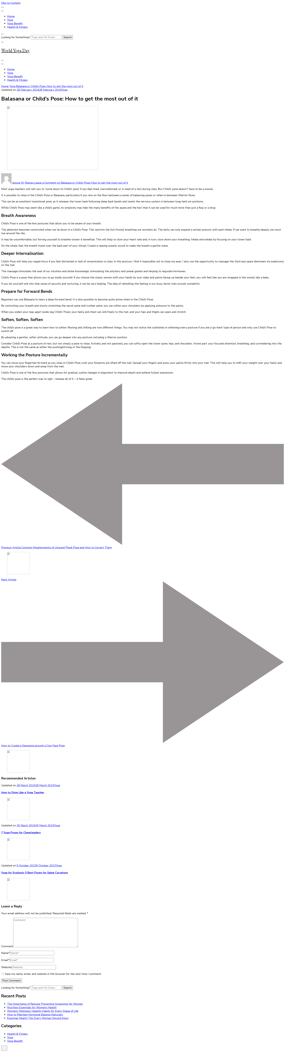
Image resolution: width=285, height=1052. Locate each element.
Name (5, 953)
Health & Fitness (17, 27)
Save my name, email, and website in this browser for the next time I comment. (53, 974)
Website (6, 967)
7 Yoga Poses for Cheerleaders (21, 832)
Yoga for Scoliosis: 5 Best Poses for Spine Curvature (34, 872)
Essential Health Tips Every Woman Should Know (37, 1018)
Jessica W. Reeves (23, 183)
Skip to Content (10, 3)
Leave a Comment (81, 183)
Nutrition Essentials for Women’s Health (32, 1007)
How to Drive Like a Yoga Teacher (22, 792)
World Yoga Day (15, 50)
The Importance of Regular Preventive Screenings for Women (45, 1004)
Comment (7, 946)
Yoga (10, 20)
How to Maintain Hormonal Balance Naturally (35, 1014)
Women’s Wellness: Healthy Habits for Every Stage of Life (42, 1011)
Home (11, 16)
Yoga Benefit (15, 23)
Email (5, 960)
